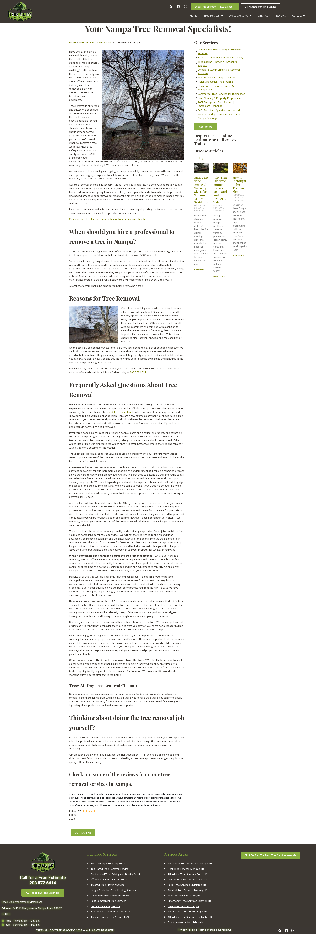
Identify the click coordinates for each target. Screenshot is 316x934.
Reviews (281, 15)
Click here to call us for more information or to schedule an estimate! (107, 219)
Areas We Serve (238, 15)
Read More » (200, 270)
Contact (297, 15)
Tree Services (212, 15)
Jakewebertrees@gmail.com (25, 902)
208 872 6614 (138, 372)
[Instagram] (293, 930)
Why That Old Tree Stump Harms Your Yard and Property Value (220, 190)
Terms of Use (206, 929)
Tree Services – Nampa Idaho (95, 42)
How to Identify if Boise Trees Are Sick (239, 185)
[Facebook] (286, 930)
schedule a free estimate (120, 412)
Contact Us (225, 929)
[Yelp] (279, 930)
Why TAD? (264, 15)
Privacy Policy (186, 929)
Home (193, 15)
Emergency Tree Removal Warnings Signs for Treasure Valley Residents (202, 190)
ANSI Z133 (87, 146)
